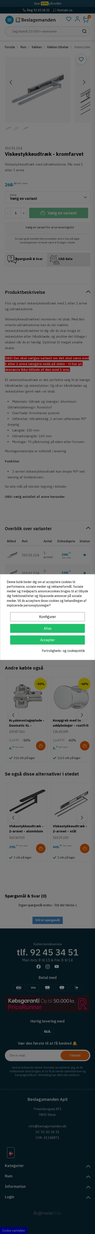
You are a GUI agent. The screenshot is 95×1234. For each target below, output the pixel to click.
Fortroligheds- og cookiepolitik (63, 651)
